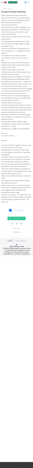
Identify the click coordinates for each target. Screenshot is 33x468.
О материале (16, 232)
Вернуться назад (7, 8)
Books (18, 228)
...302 (19, 210)
